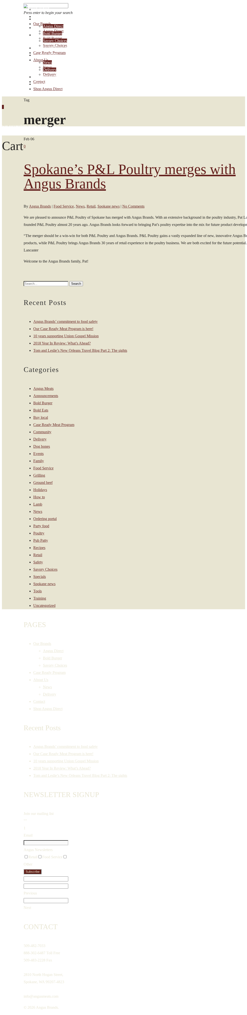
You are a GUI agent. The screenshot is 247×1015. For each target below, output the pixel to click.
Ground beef (43, 482)
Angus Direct (53, 26)
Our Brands (50, 18)
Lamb (37, 504)
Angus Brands (40, 206)
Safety (38, 562)
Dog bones (41, 446)
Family (38, 461)
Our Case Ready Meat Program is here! (63, 329)
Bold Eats (40, 410)
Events (38, 454)
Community (42, 432)
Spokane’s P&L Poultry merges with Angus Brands (130, 176)
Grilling (39, 475)
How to (39, 497)
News (47, 62)
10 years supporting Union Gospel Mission (66, 336)
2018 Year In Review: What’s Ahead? (62, 343)
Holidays (40, 490)
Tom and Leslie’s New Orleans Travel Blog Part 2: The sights (80, 350)
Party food (41, 526)
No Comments (133, 206)
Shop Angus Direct (58, 83)
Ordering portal (45, 519)
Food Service (64, 206)
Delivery (49, 70)
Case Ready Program (61, 47)
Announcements (45, 396)
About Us (47, 55)
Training (39, 598)
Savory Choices (55, 41)
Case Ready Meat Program (53, 425)
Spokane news (108, 206)
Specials (39, 577)
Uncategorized (44, 605)
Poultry (38, 533)
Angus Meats (43, 388)
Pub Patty (40, 540)
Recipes (39, 548)
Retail (91, 206)
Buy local (40, 417)
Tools (37, 591)
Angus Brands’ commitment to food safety (65, 321)
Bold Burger (52, 33)
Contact (46, 76)
